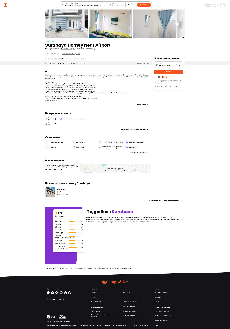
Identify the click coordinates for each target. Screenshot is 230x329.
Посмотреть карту (68, 49)
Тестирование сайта (119, 325)
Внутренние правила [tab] (57, 63)
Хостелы (93, 292)
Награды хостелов (129, 306)
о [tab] (45, 63)
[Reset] (104, 5)
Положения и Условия (87, 325)
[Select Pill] (220, 5)
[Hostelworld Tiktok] (69, 292)
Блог (124, 297)
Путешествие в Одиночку (131, 311)
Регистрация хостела (162, 311)
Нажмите (158, 297)
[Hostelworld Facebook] (48, 292)
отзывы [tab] (84, 63)
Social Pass (126, 292)
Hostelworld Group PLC (162, 292)
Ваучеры (107, 325)
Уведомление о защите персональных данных (62, 325)
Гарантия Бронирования (130, 301)
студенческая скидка (130, 315)
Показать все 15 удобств (71, 54)
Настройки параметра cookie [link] (148, 325)
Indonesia (56, 49)
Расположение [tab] (72, 63)
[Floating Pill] (177, 24)
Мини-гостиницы (96, 301)
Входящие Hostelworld (162, 320)
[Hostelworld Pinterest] (65, 292)
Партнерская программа (163, 315)
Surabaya (48, 49)
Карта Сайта (133, 325)
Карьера (157, 301)
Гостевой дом (50, 41)
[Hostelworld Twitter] (52, 292)
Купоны (99, 325)
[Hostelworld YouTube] (61, 292)
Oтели (93, 297)
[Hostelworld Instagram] (56, 292)
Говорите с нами (96, 311)
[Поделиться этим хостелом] (183, 38)
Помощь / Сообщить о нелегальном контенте (102, 315)
